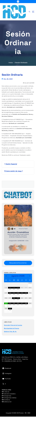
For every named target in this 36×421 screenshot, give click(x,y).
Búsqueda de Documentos (18, 263)
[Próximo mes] (30, 276)
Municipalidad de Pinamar (11, 328)
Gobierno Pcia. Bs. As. (10, 331)
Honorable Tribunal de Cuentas (13, 325)
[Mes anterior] (6, 276)
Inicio (11, 63)
